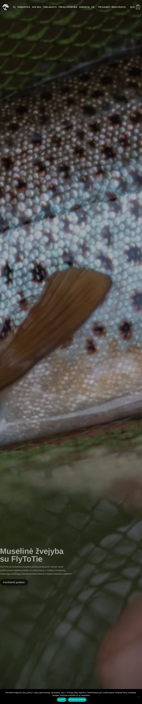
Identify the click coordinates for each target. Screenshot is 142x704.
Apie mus (36, 7)
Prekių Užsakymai (68, 7)
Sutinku (61, 699)
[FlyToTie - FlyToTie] (5, 7)
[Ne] (138, 697)
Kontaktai (84, 7)
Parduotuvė (23, 7)
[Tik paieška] (14, 7)
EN (93, 7)
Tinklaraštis (50, 7)
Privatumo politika (77, 699)
